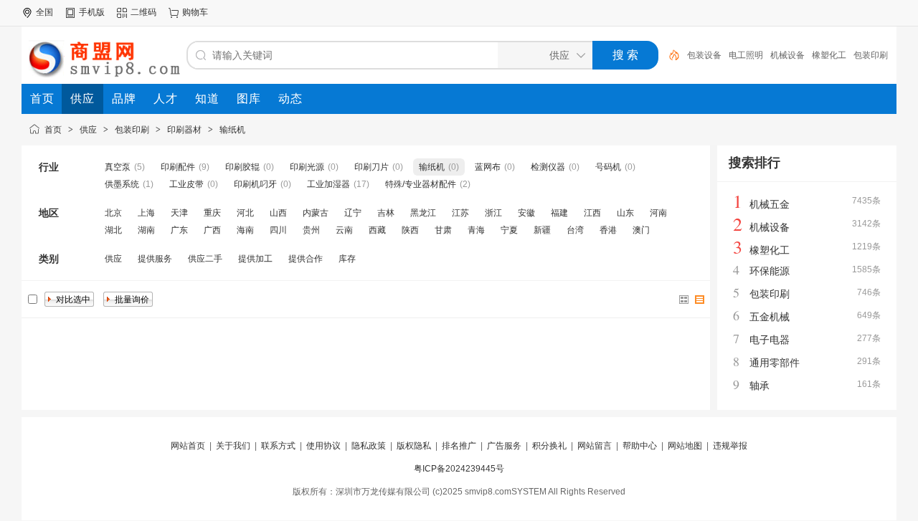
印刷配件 (178, 167)
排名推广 (459, 446)
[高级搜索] (669, 55)
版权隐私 (414, 446)
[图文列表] (700, 299)
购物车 (195, 12)
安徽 (526, 213)
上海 (146, 213)
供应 (88, 130)
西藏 (377, 230)
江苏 (460, 213)
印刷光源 (307, 167)
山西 (278, 213)
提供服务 (155, 259)
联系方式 (278, 446)
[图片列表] (684, 299)
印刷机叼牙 (255, 184)
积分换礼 (549, 446)
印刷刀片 (371, 167)
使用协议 (323, 446)
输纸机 (232, 130)
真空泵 (118, 167)
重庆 (212, 213)
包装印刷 (870, 55)
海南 (245, 230)
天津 (179, 213)
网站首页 (188, 446)
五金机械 (769, 316)
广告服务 (504, 446)
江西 (592, 213)
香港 (608, 230)
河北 (245, 213)
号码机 (608, 167)
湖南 (146, 230)
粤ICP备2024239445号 (459, 469)
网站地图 (685, 446)
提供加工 (255, 259)
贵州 (311, 230)
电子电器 (769, 339)
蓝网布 (488, 167)
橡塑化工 (829, 55)
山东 (625, 213)
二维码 (143, 12)
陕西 (410, 230)
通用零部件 (774, 362)
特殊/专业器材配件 (420, 184)
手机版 (92, 12)
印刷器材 (184, 130)
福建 (559, 213)
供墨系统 (122, 184)
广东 (179, 230)
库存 (347, 259)
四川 (278, 230)
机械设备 (787, 55)
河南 (658, 213)
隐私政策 (368, 446)
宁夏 (509, 230)
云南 (344, 230)
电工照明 (746, 55)
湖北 (113, 230)
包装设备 (704, 55)
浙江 (493, 213)
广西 (212, 230)
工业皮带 (186, 184)
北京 (113, 213)
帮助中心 (640, 446)
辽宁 (352, 213)
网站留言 (594, 446)
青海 (476, 230)
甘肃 (443, 230)
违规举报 (730, 446)
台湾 (575, 230)
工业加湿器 (328, 184)
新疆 (542, 230)
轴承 (759, 385)
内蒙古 (315, 213)
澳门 (641, 230)
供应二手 (205, 259)
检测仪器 (548, 167)
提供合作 (305, 259)
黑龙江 (423, 213)
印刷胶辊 (242, 167)
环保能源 (769, 271)
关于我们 (233, 446)
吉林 (385, 213)
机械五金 (769, 204)
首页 (53, 130)
